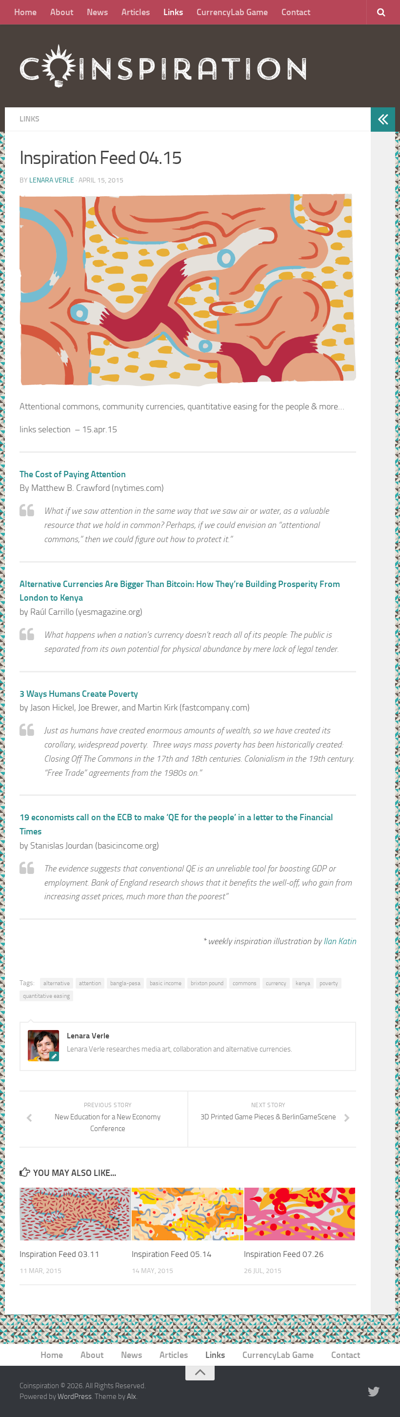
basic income (165, 983)
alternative (56, 983)
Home (25, 12)
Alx (131, 1396)
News (97, 12)
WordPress (75, 1396)
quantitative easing (46, 995)
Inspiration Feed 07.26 (284, 1254)
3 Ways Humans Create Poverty (79, 693)
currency (276, 983)
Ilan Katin (339, 941)
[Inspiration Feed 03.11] (75, 1214)
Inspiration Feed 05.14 (172, 1254)
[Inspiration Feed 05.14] (187, 1214)
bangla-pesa (125, 983)
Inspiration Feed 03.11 (60, 1254)
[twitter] (373, 1392)
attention (90, 983)
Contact (295, 12)
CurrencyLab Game (232, 12)
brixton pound (207, 983)
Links (173, 12)
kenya (303, 983)
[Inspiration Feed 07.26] (300, 1214)
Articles (135, 12)
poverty (329, 983)
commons (245, 983)
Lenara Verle (51, 180)
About (61, 12)
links (30, 118)
